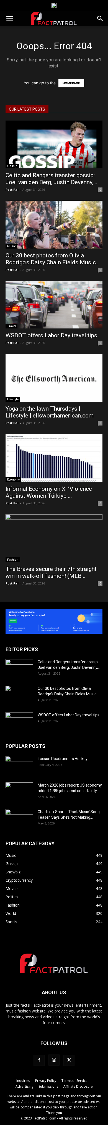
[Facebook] (39, 1060)
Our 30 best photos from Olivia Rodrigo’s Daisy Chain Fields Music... (53, 259)
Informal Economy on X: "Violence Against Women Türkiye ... (49, 492)
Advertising (24, 1086)
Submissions (48, 1086)
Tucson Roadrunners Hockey (63, 758)
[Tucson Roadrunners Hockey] (19, 765)
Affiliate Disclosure (78, 1086)
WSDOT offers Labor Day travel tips (51, 335)
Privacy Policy (45, 1080)
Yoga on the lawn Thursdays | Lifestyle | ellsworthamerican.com (50, 412)
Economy (13, 479)
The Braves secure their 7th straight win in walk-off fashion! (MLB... (51, 572)
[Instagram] (54, 1060)
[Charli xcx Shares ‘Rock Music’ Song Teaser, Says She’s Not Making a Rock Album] (19, 818)
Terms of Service (74, 1080)
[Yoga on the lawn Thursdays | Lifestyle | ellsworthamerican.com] (54, 378)
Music (11, 246)
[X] (68, 1060)
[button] (9, 18)
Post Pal (12, 189)
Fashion (13, 560)
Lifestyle (13, 399)
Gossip (12, 166)
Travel (11, 326)
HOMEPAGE (71, 83)
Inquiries (23, 1080)
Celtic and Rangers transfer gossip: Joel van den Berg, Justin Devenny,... (51, 179)
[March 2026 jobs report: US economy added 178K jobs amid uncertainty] (19, 792)
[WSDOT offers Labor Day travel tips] (54, 305)
